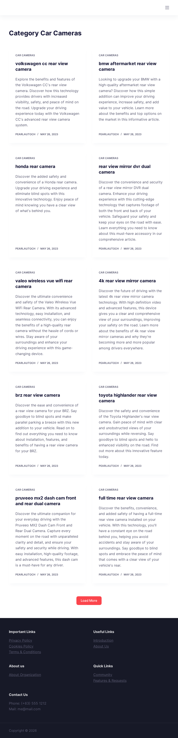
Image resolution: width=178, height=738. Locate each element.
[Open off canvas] (167, 8)
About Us (101, 646)
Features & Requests (110, 680)
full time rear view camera (126, 498)
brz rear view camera (37, 395)
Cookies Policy (21, 646)
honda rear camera (35, 166)
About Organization (25, 674)
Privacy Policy (20, 640)
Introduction (103, 640)
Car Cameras (25, 55)
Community (102, 674)
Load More (89, 600)
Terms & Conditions (25, 652)
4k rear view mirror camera (127, 280)
